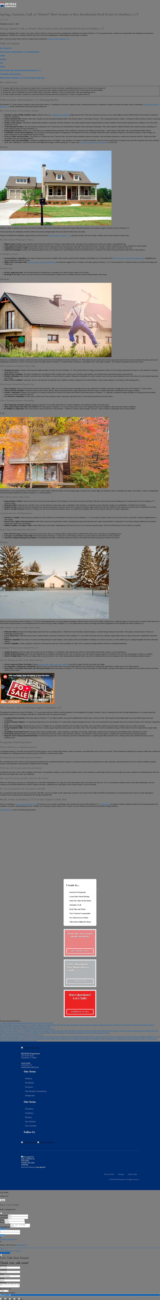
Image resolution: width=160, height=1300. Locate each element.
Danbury (28, 1078)
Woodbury (29, 1109)
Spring (2, 55)
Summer (3, 59)
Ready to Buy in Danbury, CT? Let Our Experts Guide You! (22, 78)
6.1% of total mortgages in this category (93, 142)
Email (2, 1220)
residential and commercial (60, 115)
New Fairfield (30, 1126)
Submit (2, 1235)
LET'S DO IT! (5, 1253)
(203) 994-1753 (26, 1065)
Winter (2, 66)
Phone (2, 1222)
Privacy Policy (109, 1174)
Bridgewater (30, 1095)
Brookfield (29, 1083)
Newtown (29, 1087)
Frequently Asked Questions (10, 74)
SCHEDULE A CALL (80, 1012)
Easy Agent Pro (41, 1167)
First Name (4, 1215)
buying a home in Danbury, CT (58, 39)
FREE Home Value (80, 951)
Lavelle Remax (105, 804)
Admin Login (132, 1174)
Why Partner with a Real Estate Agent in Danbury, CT (20, 70)
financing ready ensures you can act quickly (53, 664)
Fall (1, 63)
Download (80, 981)
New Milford (30, 1121)
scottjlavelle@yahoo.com (30, 1067)
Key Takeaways (6, 48)
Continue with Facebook (8, 1239)
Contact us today (6, 810)
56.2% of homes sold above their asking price (128, 258)
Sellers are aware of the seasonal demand (42, 262)
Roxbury (28, 1117)
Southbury (29, 1113)
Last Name (4, 1218)
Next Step (3, 1229)
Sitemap (121, 1174)
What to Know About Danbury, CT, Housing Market (19, 52)
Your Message (5, 1227)
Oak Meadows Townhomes (36, 1091)
